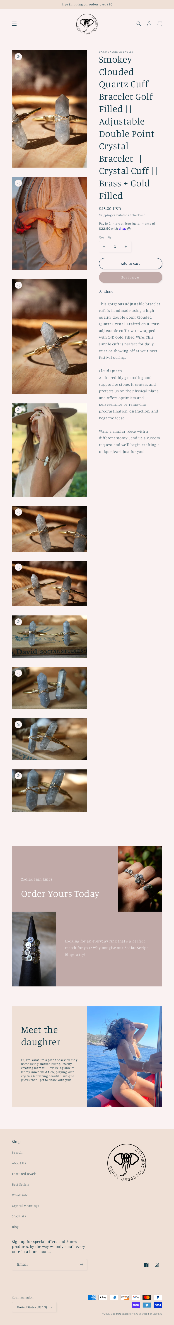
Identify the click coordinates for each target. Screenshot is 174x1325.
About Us (19, 1163)
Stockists (19, 1216)
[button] (14, 24)
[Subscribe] (81, 1264)
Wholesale (20, 1195)
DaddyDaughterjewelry (124, 1313)
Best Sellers (21, 1184)
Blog (15, 1227)
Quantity (105, 237)
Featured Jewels (24, 1174)
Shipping (105, 215)
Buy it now (130, 277)
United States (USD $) (32, 1307)
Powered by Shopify (150, 1313)
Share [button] (109, 291)
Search (17, 1152)
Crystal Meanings (25, 1206)
